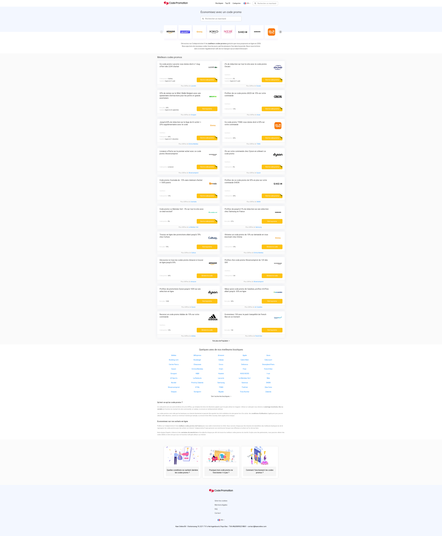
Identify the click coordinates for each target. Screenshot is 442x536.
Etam (221, 369)
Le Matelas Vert (193, 227)
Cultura (193, 253)
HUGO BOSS (244, 373)
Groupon (193, 115)
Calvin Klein (245, 360)
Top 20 (227, 3)
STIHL (197, 387)
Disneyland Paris (268, 364)
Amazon (193, 281)
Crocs (221, 364)
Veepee (174, 392)
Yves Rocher (244, 392)
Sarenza (245, 383)
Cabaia (221, 360)
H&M (197, 373)
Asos (258, 115)
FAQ (216, 509)
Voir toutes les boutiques (220, 396)
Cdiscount (268, 360)
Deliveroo (244, 364)
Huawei (221, 373)
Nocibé (173, 383)
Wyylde (221, 392)
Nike (268, 378)
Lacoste (193, 86)
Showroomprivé (193, 173)
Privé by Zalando (197, 383)
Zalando (268, 392)
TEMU (258, 144)
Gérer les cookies (221, 501)
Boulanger (197, 360)
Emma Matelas (193, 144)
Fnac (244, 369)
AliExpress (197, 355)
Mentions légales (221, 505)
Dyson (259, 173)
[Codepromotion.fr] (176, 3)
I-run (268, 373)
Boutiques (219, 3)
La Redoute (197, 378)
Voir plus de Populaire (220, 341)
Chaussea (197, 364)
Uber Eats (268, 387)
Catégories (237, 3)
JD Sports (173, 378)
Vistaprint (197, 392)
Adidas (193, 336)
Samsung (259, 227)
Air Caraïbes (258, 307)
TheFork (245, 387)
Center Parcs (174, 364)
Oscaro (258, 86)
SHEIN (258, 202)
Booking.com (174, 360)
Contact (218, 513)
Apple (245, 355)
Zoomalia (193, 202)
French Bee (258, 336)
